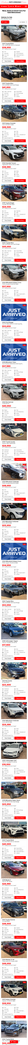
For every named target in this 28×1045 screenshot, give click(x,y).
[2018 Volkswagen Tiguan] (14, 631)
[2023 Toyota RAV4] (14, 830)
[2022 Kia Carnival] (14, 392)
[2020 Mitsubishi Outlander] (14, 710)
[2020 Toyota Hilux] (14, 232)
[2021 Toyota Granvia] (14, 909)
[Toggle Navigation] (26, 6)
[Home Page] (14, 2)
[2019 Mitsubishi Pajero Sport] (14, 790)
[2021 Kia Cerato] (14, 670)
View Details (8, 61)
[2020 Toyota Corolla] (14, 431)
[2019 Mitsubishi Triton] (14, 352)
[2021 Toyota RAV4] (14, 33)
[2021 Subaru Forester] (14, 113)
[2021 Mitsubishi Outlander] (14, 511)
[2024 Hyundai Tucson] (14, 153)
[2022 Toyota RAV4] (14, 1029)
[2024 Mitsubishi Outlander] (14, 471)
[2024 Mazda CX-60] (14, 949)
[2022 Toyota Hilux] (14, 591)
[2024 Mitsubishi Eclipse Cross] (14, 272)
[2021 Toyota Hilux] (14, 73)
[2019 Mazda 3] (14, 869)
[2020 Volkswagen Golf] (14, 750)
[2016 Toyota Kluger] (14, 192)
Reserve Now (20, 61)
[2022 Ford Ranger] (14, 312)
